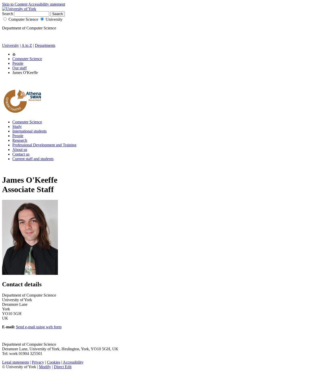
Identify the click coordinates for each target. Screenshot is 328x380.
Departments (45, 45)
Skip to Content (14, 4)
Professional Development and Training (44, 145)
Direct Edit (62, 367)
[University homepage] (14, 54)
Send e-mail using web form (38, 327)
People (17, 63)
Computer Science (23, 19)
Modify (45, 367)
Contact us (20, 154)
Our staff (19, 68)
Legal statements (15, 362)
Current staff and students (33, 159)
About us (19, 149)
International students (29, 131)
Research (19, 140)
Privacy (38, 362)
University (54, 19)
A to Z (27, 45)
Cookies (53, 362)
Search (7, 14)
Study (17, 126)
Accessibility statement (46, 4)
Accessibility (73, 362)
